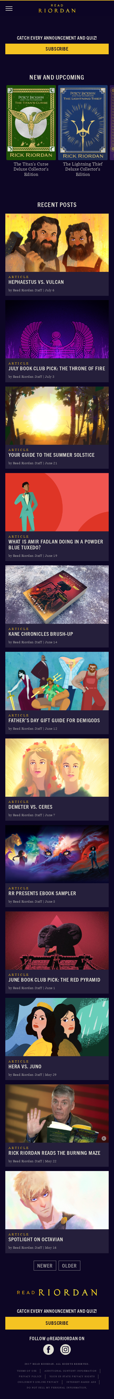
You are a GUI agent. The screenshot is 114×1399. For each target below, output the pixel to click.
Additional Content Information (71, 1371)
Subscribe (57, 49)
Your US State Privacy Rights (72, 1376)
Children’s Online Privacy (38, 1382)
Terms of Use (27, 1371)
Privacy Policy (30, 1376)
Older (69, 1266)
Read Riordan (57, 8)
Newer (45, 1266)
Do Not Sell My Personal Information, (57, 1388)
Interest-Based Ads (81, 1382)
